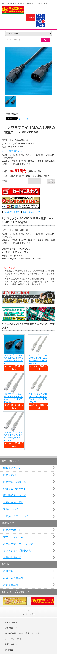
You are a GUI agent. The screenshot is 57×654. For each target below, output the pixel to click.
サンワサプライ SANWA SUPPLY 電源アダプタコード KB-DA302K (13, 359)
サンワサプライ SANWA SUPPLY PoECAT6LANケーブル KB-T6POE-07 (13, 436)
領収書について (12, 468)
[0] (40, 25)
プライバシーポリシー (15, 639)
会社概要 (9, 650)
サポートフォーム (13, 536)
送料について (10, 509)
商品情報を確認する (14, 481)
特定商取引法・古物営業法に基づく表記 (23, 633)
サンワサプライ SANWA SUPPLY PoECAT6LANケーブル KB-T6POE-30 (13, 398)
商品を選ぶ (9, 474)
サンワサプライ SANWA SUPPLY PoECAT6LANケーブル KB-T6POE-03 (38, 398)
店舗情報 (8, 571)
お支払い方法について (15, 516)
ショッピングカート (14, 488)
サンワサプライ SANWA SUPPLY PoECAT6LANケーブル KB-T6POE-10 (38, 359)
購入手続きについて (14, 495)
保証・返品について (31, 212)
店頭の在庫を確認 (11, 212)
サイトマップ (11, 622)
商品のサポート (12, 529)
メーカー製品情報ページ (12, 151)
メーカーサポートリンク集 (18, 543)
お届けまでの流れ (13, 502)
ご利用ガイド (11, 628)
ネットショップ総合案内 (17, 550)
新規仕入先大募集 (13, 578)
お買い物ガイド (12, 557)
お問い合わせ (11, 644)
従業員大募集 (10, 585)
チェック (23, 119)
